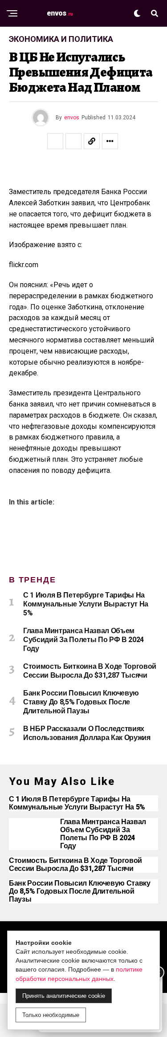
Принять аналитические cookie (63, 995)
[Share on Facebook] (55, 141)
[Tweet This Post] (73, 141)
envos (71, 117)
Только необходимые (50, 1015)
